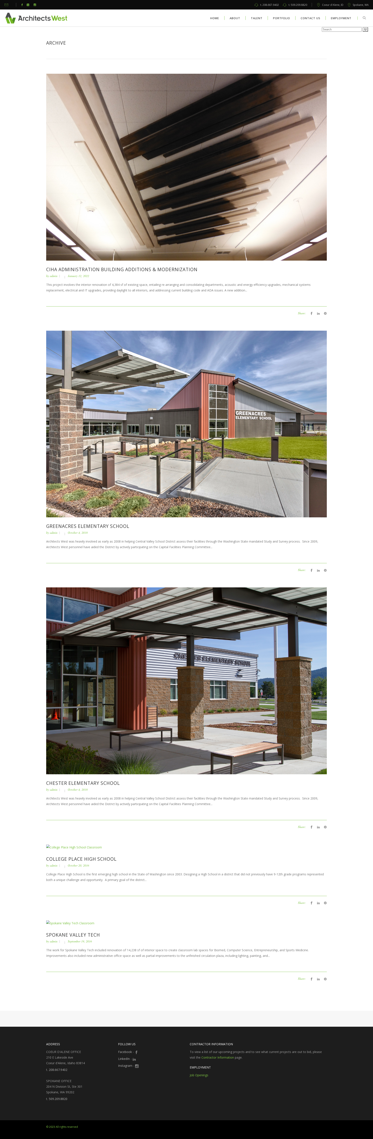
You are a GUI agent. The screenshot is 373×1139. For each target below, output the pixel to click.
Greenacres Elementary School (87, 526)
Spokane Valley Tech (73, 935)
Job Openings (199, 1075)
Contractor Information (217, 1057)
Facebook (125, 1052)
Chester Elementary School (83, 783)
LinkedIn (124, 1059)
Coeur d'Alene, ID (332, 5)
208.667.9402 (269, 5)
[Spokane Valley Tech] (70, 923)
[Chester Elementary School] (186, 680)
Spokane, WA (361, 5)
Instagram (125, 1066)
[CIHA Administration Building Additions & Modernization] (186, 167)
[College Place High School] (74, 847)
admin (53, 276)
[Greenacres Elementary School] (186, 424)
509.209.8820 (298, 5)
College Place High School (81, 859)
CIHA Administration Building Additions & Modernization (122, 269)
